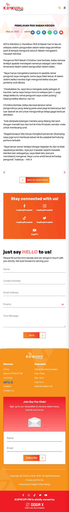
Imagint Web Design (40, 484)
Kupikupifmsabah (45, 222)
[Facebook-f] (23, 495)
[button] (59, 8)
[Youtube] (46, 495)
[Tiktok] (34, 495)
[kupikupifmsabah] (24, 206)
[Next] (50, 172)
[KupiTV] (34, 230)
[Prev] (18, 172)
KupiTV (34, 234)
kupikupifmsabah (24, 210)
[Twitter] (40, 495)
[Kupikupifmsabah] (44, 218)
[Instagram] (29, 495)
